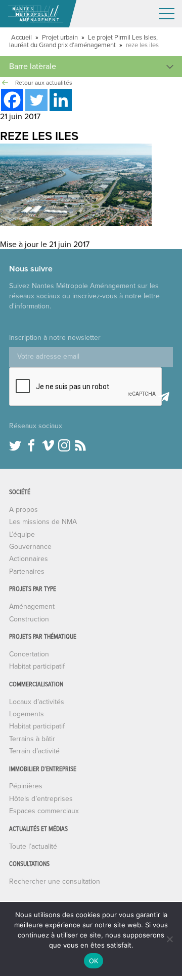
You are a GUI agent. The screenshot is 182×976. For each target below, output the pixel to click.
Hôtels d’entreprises (41, 798)
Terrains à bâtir (32, 739)
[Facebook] (12, 100)
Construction (29, 619)
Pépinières (25, 786)
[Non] (169, 939)
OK (94, 961)
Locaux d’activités (36, 702)
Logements (26, 714)
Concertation (29, 654)
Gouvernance (30, 546)
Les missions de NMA (43, 521)
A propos (23, 509)
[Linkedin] (61, 100)
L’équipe (22, 534)
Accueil (21, 37)
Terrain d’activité (34, 751)
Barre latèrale (32, 66)
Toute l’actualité (33, 846)
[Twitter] (36, 100)
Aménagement (32, 606)
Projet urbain (60, 37)
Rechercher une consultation (54, 881)
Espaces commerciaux (44, 811)
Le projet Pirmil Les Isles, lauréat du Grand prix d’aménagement (83, 41)
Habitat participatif (37, 666)
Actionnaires (28, 558)
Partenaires (26, 571)
